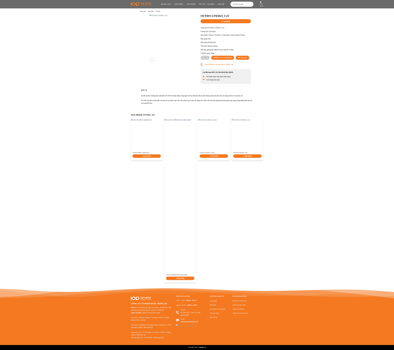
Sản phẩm (191, 4)
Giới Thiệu (178, 4)
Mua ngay (242, 58)
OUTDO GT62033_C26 (240, 152)
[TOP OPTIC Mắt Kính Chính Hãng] (141, 4)
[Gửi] (251, 4)
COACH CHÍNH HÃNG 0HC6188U (176, 275)
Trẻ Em (158, 11)
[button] (256, 4)
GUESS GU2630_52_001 (207, 152)
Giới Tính (150, 11)
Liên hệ (220, 4)
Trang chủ (166, 4)
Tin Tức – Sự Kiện (206, 4)
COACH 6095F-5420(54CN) (140, 152)
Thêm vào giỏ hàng (222, 58)
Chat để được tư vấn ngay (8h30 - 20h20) (217, 64)
